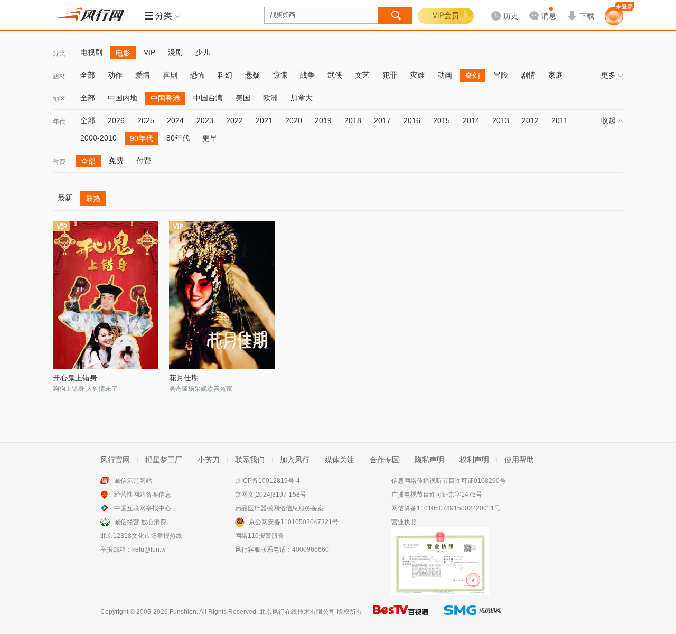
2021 (264, 120)
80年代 (178, 138)
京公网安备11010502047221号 (294, 522)
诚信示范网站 (133, 480)
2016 (411, 120)
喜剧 (170, 75)
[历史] (501, 7)
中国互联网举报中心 (142, 508)
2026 (116, 120)
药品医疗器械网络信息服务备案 (279, 508)
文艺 (362, 75)
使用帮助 (519, 459)
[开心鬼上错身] (105, 295)
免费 (116, 160)
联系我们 (250, 459)
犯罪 (389, 75)
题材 (59, 76)
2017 (382, 120)
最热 (93, 198)
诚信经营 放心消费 (140, 522)
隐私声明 (429, 459)
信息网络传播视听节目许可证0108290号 (448, 480)
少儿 (202, 52)
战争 (307, 75)
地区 (59, 98)
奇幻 (472, 75)
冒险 (500, 75)
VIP (149, 52)
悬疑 (252, 75)
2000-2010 (98, 138)
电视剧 (91, 52)
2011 (559, 120)
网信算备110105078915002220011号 (446, 508)
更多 (608, 75)
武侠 (334, 75)
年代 (59, 121)
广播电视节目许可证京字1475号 (436, 494)
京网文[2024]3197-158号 (270, 494)
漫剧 (175, 52)
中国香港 (165, 98)
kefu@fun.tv (149, 549)
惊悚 (280, 75)
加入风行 (294, 459)
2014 (471, 120)
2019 (323, 120)
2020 (293, 120)
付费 (59, 161)
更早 (209, 138)
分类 (59, 53)
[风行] (92, 15)
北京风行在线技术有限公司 (297, 612)
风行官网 (115, 459)
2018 (352, 120)
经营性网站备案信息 (142, 494)
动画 (444, 75)
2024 (175, 120)
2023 (204, 120)
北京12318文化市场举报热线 (141, 535)
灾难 (417, 75)
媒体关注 (339, 459)
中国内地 (122, 98)
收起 (608, 120)
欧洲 (270, 98)
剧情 (528, 75)
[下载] (580, 7)
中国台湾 (208, 98)
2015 (441, 120)
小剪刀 (209, 459)
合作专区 (384, 459)
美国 (243, 98)
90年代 (141, 138)
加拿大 (301, 98)
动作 (115, 75)
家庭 (555, 75)
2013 (500, 120)
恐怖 (197, 75)
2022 (234, 120)
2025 (145, 120)
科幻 (225, 75)
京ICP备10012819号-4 (267, 480)
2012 (530, 120)
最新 (65, 197)
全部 (87, 75)
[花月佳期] (222, 295)
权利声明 (474, 459)
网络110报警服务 (259, 535)
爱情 (142, 75)
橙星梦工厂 (163, 459)
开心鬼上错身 (75, 378)
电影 (123, 53)
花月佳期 (184, 378)
